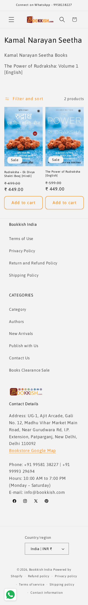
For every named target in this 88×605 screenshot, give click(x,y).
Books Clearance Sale (29, 370)
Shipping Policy (23, 275)
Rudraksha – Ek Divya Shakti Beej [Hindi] (19, 174)
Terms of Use (21, 238)
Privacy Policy (22, 251)
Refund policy (38, 576)
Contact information (46, 592)
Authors (16, 321)
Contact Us (19, 358)
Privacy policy (66, 576)
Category (17, 309)
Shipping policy (62, 584)
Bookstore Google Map (32, 450)
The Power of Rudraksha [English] (62, 173)
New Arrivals (21, 333)
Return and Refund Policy (33, 263)
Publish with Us (23, 346)
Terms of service (31, 584)
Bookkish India (40, 569)
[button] (11, 19)
